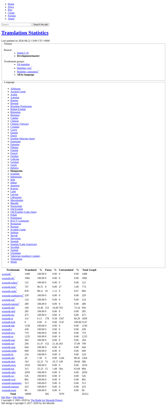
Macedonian (16, 200)
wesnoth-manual (10, 386)
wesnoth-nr (7, 336)
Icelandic (15, 173)
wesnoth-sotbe (9, 350)
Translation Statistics (24, 33)
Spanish (14, 241)
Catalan (14, 118)
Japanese (15, 185)
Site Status (18, 397)
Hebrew (14, 168)
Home (11, 4)
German (14, 162)
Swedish (14, 247)
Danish (14, 132)
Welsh (13, 261)
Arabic (13, 94)
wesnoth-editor (10, 282)
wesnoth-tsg (8, 368)
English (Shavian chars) (22, 138)
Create (11, 12)
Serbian (14, 232)
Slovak (14, 235)
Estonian (14, 144)
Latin (13, 191)
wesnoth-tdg (8, 358)
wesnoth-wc (8, 376)
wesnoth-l (7, 329)
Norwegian (16, 206)
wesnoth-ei (7, 318)
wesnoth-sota (8, 347)
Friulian (14, 156)
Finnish (14, 150)
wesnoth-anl (8, 300)
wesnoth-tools (9, 390)
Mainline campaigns (28, 71)
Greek (13, 165)
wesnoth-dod (8, 311)
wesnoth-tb (7, 354)
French (14, 153)
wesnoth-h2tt (8, 322)
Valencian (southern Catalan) (25, 256)
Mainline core (24, 68)
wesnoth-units (9, 291)
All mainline (23, 64)
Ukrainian (15, 253)
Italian (13, 182)
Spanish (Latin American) (23, 244)
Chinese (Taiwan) (19, 124)
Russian (14, 226)
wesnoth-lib (8, 278)
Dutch (13, 135)
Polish (13, 215)
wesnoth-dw (8, 315)
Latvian (14, 194)
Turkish (14, 250)
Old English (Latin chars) (23, 212)
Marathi (14, 203)
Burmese (15, 115)
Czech (13, 129)
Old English (16, 209)
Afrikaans (15, 88)
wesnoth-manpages (12, 383)
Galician (14, 159)
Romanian (15, 223)
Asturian (14, 97)
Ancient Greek (18, 91)
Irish (12, 179)
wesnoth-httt (8, 325)
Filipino (14, 147)
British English (18, 109)
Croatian (14, 126)
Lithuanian (16, 197)
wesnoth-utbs (8, 372)
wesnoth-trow (9, 365)
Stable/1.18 (23, 53)
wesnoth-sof (8, 343)
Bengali (14, 103)
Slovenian (15, 238)
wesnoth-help (9, 287)
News (11, 7)
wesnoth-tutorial (11, 304)
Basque (14, 100)
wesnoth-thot (8, 361)
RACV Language (19, 220)
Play (10, 9)
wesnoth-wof (8, 379)
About (11, 18)
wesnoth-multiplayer (13, 295)
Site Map (6, 397)
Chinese (14, 121)
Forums (12, 15)
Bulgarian (15, 112)
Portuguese (16, 217)
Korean (14, 188)
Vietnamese (16, 259)
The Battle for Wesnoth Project (46, 400)
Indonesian (16, 176)
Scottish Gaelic (18, 229)
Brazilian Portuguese (21, 106)
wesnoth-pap (8, 340)
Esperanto (15, 141)
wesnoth (7, 274)
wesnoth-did (8, 307)
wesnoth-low (8, 332)
